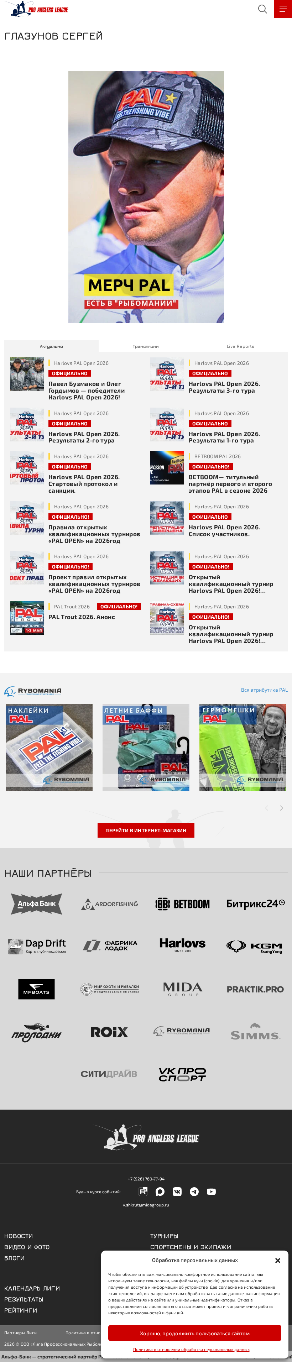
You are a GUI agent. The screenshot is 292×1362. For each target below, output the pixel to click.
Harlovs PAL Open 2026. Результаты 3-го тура (224, 386)
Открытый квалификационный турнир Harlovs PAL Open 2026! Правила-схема (231, 637)
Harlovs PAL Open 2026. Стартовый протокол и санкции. (84, 483)
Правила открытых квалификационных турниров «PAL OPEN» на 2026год (94, 534)
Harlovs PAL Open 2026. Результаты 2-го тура (84, 437)
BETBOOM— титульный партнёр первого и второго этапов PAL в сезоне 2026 (230, 483)
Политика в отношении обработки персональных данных (191, 1349)
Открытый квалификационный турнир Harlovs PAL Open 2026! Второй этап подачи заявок (231, 586)
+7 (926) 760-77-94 (146, 1179)
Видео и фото (26, 1246)
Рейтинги (20, 1309)
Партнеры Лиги (20, 1332)
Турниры (164, 1235)
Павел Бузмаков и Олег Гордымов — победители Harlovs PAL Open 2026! (86, 390)
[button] (277, 1259)
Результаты (23, 1298)
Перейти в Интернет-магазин (145, 830)
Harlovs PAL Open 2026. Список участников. (224, 530)
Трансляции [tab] (146, 346)
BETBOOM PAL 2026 (217, 456)
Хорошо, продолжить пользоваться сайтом (195, 1333)
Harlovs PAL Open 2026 (81, 363)
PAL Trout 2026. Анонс (81, 616)
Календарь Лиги (32, 1287)
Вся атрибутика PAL (264, 690)
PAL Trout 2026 (72, 606)
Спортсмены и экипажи (190, 1246)
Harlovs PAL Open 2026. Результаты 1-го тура (224, 437)
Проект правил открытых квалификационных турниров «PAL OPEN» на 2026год (94, 583)
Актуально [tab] (51, 346)
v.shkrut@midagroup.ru (146, 1205)
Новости (18, 1235)
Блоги (14, 1257)
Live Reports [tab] (240, 346)
